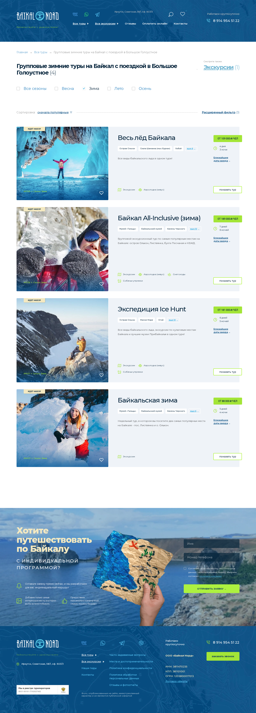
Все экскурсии (105, 23)
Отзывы (130, 23)
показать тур (227, 189)
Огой (161, 320)
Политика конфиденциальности (130, 668)
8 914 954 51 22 (226, 21)
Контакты (180, 23)
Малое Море (146, 320)
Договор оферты (176, 681)
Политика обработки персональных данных (124, 676)
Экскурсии (129, 189)
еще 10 (193, 229)
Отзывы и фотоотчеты (123, 685)
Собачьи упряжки (133, 280)
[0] (182, 14)
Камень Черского (176, 229)
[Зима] (90, 89)
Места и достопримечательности (131, 661)
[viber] (141, 643)
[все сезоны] (31, 89)
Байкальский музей (151, 229)
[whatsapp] (86, 14)
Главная (22, 52)
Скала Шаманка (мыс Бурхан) (155, 148)
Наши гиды (89, 668)
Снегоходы (179, 274)
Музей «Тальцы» (127, 229)
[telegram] (97, 14)
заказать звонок (223, 656)
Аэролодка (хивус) (154, 189)
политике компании (210, 576)
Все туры (79, 23)
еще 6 (190, 148)
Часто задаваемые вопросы (127, 654)
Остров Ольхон (127, 148)
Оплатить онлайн (154, 23)
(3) (220, 112)
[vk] (75, 14)
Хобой (178, 148)
